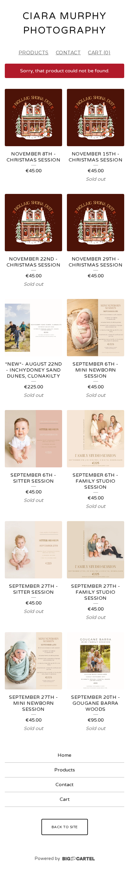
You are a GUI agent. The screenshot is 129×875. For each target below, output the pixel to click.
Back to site (65, 827)
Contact (68, 53)
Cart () (99, 53)
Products (34, 53)
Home (64, 755)
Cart (65, 799)
